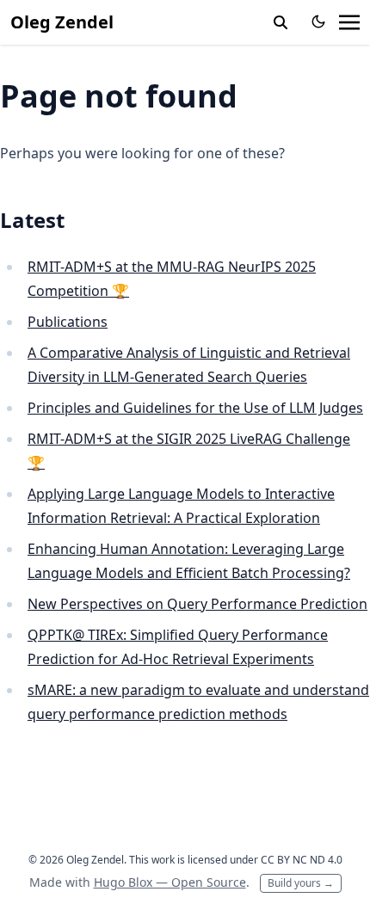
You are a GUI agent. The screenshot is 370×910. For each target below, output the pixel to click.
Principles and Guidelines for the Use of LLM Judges (195, 407)
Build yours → (301, 883)
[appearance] (318, 21)
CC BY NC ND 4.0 (301, 859)
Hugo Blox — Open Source (170, 882)
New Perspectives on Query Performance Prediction (197, 603)
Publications (68, 321)
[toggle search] (280, 22)
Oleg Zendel (62, 22)
